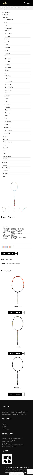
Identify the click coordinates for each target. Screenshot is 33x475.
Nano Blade (8, 84)
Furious (7, 61)
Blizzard (7, 47)
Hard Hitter (8, 67)
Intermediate (8, 28)
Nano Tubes (8, 90)
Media (4, 428)
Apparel (5, 136)
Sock (4, 153)
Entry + (6, 25)
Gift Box (5, 159)
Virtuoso (7, 113)
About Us (4, 424)
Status (7, 98)
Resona (7, 93)
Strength (7, 104)
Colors (3, 244)
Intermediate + (8, 121)
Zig (6, 118)
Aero (6, 44)
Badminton (6, 15)
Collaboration (8, 19)
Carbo (6, 50)
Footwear (6, 139)
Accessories (7, 156)
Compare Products (16, 474)
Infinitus (8, 76)
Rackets (5, 17)
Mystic (7, 30)
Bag (4, 145)
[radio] (3, 247)
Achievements (6, 429)
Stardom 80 (17, 387)
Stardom (7, 95)
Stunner (7, 107)
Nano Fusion (9, 87)
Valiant (7, 36)
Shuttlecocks (7, 142)
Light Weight (8, 130)
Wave (6, 115)
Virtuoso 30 (17, 306)
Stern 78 (17, 347)
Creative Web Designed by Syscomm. (18, 469)
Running (5, 170)
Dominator (8, 33)
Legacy (7, 39)
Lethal (7, 78)
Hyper (7, 70)
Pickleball (5, 173)
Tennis (4, 165)
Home (4, 423)
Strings (5, 147)
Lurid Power (8, 81)
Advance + (7, 127)
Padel (4, 176)
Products (4, 426)
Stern (6, 101)
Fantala (7, 53)
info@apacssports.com (9, 446)
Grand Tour (8, 64)
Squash (4, 162)
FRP (6, 56)
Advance (6, 124)
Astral (7, 42)
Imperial (7, 73)
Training (7, 133)
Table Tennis (6, 168)
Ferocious (8, 59)
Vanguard (8, 110)
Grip (4, 150)
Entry (6, 22)
